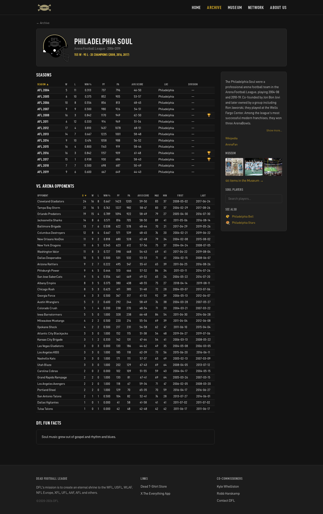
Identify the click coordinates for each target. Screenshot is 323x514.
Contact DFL (226, 500)
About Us (278, 7)
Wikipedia (231, 138)
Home (196, 7)
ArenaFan (231, 144)
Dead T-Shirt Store (154, 486)
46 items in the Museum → (244, 180)
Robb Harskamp (228, 493)
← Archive (42, 22)
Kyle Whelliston (228, 486)
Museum (235, 7)
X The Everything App (155, 493)
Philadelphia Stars (243, 222)
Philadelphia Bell (243, 216)
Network (256, 7)
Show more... (274, 130)
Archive (214, 7)
